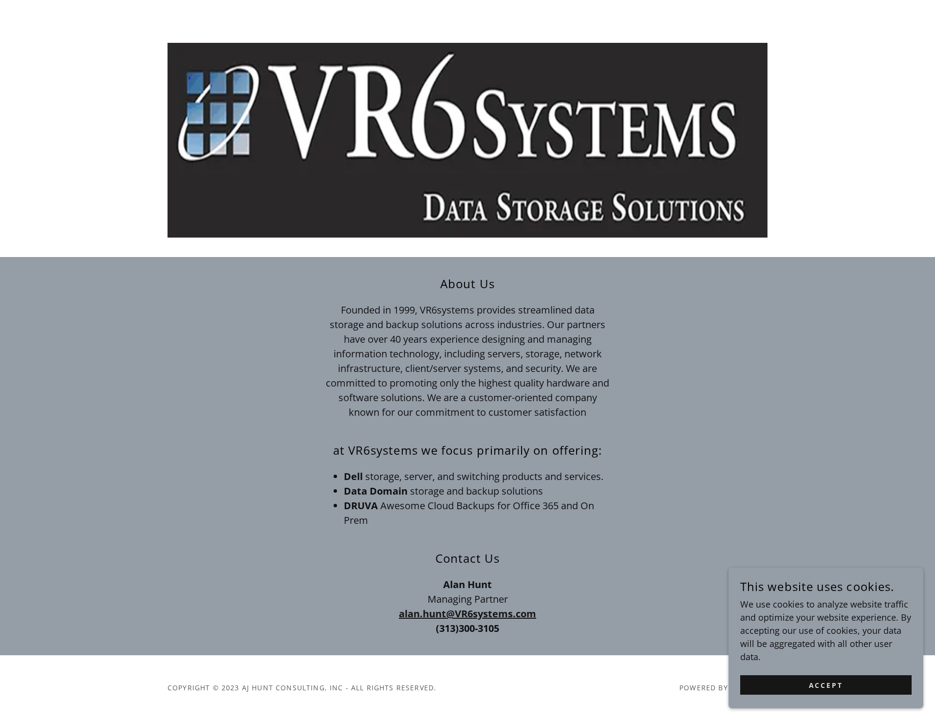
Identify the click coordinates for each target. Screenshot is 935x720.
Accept (826, 685)
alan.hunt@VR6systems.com (467, 613)
